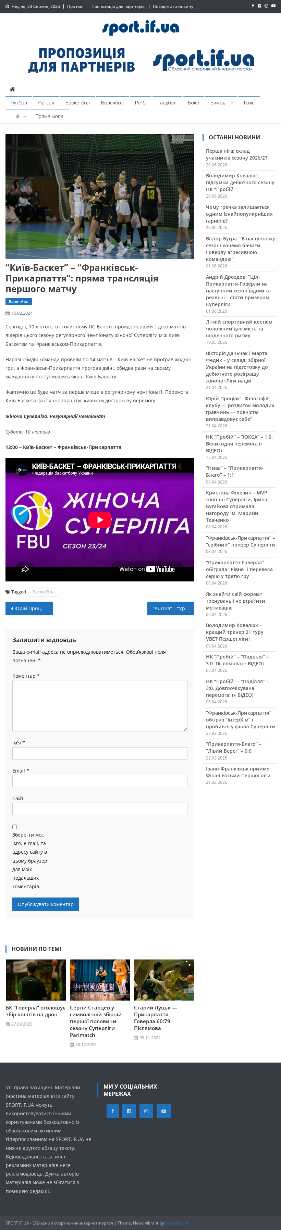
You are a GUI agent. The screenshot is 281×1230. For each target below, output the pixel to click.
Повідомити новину (173, 6)
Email (20, 770)
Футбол (19, 102)
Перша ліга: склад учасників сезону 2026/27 (237, 154)
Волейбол (112, 102)
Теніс (249, 102)
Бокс (193, 102)
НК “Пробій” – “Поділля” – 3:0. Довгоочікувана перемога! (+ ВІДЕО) (237, 688)
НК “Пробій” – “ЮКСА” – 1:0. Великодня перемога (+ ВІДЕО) (239, 444)
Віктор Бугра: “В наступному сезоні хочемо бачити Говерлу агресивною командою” (240, 248)
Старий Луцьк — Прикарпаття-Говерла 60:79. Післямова (155, 1017)
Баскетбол (77, 102)
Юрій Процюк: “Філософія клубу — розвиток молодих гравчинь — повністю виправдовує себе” (240, 408)
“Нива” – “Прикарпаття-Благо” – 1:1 (235, 471)
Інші (15, 116)
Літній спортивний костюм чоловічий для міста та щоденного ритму (239, 328)
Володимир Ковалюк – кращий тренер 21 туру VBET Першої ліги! (235, 632)
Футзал (46, 102)
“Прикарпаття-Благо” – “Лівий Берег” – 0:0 (233, 747)
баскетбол (43, 592)
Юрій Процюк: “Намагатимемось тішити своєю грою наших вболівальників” (33, 608)
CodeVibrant (176, 1223)
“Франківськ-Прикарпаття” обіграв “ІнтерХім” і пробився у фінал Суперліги (240, 720)
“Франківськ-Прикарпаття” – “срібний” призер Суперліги (240, 541)
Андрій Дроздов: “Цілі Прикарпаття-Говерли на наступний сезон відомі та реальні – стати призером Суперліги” (238, 291)
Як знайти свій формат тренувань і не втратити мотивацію (235, 601)
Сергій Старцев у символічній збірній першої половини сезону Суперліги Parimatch (96, 1021)
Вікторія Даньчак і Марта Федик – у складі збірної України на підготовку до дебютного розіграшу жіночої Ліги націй (237, 367)
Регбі (140, 102)
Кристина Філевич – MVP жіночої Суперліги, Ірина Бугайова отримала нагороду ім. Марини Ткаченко (236, 506)
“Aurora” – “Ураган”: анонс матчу (174, 608)
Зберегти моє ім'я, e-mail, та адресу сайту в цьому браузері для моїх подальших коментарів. (30, 860)
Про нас (75, 6)
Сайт (18, 798)
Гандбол (167, 102)
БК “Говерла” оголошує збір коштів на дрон (35, 1011)
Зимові (218, 102)
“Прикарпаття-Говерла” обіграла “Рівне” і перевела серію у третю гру (239, 569)
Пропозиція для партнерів (118, 6)
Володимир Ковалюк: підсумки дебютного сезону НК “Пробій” (240, 182)
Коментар (26, 676)
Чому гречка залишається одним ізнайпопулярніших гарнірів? (239, 214)
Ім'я (18, 742)
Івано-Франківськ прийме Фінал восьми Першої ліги (238, 772)
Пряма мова (49, 116)
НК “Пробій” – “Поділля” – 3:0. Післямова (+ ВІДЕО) (237, 660)
